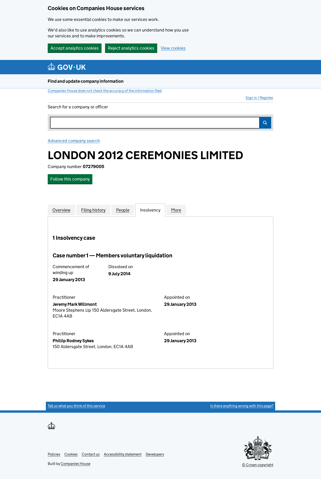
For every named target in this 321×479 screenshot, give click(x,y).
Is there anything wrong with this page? (241, 406)
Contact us (91, 454)
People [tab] (122, 210)
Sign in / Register (259, 97)
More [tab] (176, 210)
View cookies (173, 48)
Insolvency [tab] (150, 210)
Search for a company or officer (78, 107)
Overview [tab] (61, 210)
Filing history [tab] (93, 210)
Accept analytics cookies (75, 48)
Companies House (75, 463)
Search (265, 123)
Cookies (71, 454)
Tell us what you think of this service (76, 406)
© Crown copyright (257, 465)
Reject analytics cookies (131, 48)
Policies (54, 454)
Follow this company (70, 179)
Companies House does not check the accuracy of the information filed (105, 90)
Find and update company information (86, 81)
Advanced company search (74, 140)
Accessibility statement (122, 454)
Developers (155, 454)
